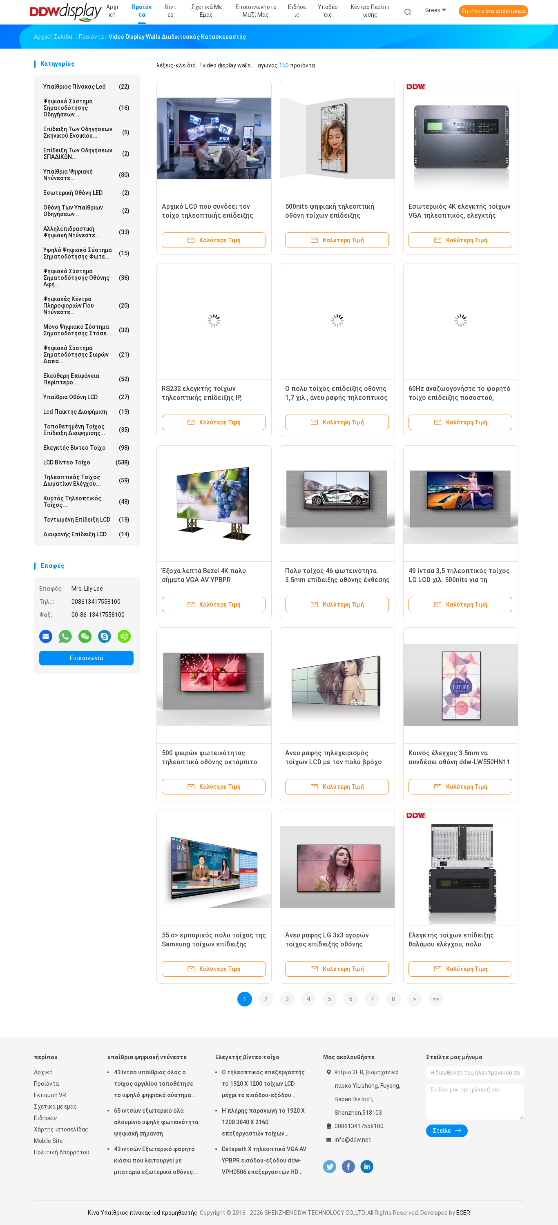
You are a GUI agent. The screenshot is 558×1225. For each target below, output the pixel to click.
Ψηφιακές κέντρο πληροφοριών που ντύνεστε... (86, 305)
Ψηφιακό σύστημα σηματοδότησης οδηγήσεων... (86, 108)
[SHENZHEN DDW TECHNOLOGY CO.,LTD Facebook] (348, 1167)
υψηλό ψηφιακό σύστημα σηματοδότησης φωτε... (86, 253)
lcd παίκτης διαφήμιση (86, 411)
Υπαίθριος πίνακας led (86, 86)
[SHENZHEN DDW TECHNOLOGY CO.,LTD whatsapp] (65, 636)
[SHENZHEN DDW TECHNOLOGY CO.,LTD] (66, 12)
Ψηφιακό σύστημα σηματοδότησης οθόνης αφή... (86, 278)
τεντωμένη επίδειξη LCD (86, 519)
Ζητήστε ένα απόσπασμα (493, 11)
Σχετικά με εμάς (55, 1106)
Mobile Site (48, 1141)
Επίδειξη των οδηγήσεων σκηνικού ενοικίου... (86, 132)
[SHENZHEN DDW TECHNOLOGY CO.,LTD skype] (104, 636)
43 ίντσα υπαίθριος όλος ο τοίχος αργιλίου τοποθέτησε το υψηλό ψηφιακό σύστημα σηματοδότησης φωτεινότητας (153, 1085)
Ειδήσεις (45, 1118)
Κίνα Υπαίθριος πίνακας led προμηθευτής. (144, 1212)
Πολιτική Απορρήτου (61, 1152)
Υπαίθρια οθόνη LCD (86, 397)
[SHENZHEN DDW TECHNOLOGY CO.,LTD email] (45, 636)
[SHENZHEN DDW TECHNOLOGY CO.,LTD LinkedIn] (367, 1167)
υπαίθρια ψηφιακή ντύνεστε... (86, 174)
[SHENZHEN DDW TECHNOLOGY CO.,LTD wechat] (85, 636)
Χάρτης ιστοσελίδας (61, 1129)
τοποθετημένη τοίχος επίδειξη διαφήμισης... (86, 429)
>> (436, 999)
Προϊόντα (46, 1083)
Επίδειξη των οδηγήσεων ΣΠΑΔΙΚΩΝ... (86, 153)
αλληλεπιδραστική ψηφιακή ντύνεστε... (86, 232)
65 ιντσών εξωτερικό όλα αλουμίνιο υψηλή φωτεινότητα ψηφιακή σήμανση (156, 1122)
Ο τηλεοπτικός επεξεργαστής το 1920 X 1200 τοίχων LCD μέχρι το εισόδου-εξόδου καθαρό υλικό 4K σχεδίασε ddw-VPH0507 (263, 1085)
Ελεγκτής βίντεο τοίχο (86, 447)
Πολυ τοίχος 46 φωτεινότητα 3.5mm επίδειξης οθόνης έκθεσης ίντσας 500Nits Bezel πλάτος (337, 580)
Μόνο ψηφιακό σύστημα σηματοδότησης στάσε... (86, 330)
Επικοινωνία (86, 658)
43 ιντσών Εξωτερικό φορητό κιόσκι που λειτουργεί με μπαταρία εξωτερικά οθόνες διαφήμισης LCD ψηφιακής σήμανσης (154, 1162)
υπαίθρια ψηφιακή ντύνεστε (147, 1057)
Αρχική (43, 1072)
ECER (463, 1212)
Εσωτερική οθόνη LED (86, 193)
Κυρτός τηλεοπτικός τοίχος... (86, 501)
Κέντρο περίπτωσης (370, 11)
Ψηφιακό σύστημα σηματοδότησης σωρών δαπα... (86, 354)
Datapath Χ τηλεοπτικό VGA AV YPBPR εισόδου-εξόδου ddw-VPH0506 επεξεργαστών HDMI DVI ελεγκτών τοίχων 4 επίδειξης (264, 1162)
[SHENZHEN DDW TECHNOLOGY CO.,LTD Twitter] (329, 1167)
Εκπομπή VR (50, 1095)
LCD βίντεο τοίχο (86, 462)
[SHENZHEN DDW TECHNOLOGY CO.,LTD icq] (124, 636)
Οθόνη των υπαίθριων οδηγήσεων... (86, 210)
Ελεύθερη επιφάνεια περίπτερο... (86, 379)
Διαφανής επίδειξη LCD (86, 534)
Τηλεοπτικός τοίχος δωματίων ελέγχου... (86, 480)
